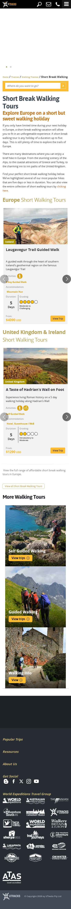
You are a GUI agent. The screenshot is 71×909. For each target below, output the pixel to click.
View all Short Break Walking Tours (23, 486)
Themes (15, 77)
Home (6, 77)
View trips (18, 558)
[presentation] (4, 279)
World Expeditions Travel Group (27, 794)
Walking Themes (30, 77)
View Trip (58, 318)
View (15, 680)
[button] (6, 67)
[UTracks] (7, 4)
